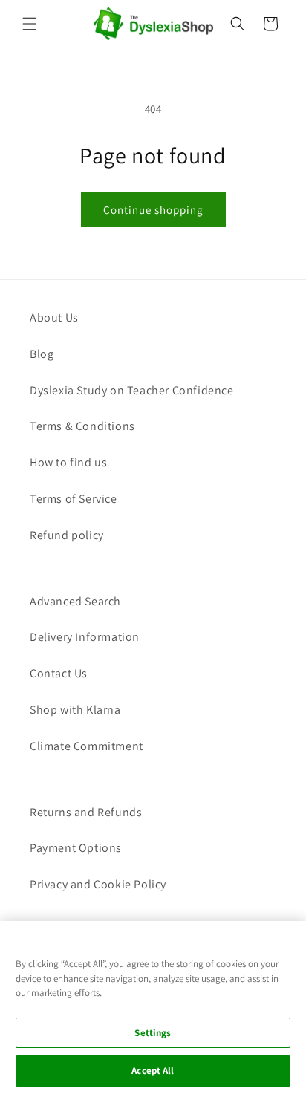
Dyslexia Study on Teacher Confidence (132, 390)
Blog (41, 354)
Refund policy (67, 535)
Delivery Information (85, 637)
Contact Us (59, 673)
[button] (29, 23)
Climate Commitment (86, 746)
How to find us (68, 462)
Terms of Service (73, 499)
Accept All (152, 1070)
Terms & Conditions (82, 426)
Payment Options (76, 848)
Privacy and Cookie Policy (98, 884)
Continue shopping (153, 210)
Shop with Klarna (75, 709)
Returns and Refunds (86, 812)
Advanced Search (75, 601)
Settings (152, 1032)
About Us (54, 317)
